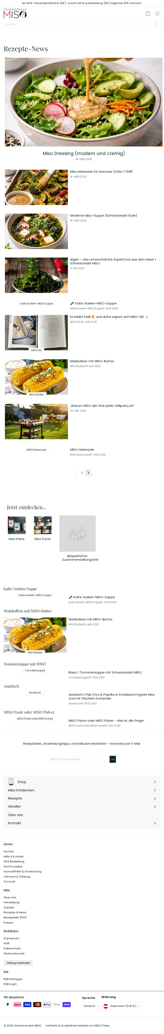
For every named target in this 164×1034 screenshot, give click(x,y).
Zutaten (9, 907)
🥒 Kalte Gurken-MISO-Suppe (93, 303)
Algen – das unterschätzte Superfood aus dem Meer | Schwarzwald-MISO (113, 261)
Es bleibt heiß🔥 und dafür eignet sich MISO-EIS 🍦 (109, 317)
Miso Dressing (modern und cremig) (84, 153)
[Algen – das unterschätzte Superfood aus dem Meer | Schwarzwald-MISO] (36, 275)
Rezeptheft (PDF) (15, 917)
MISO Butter (77, 366)
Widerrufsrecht (14, 953)
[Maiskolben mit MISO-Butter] (36, 377)
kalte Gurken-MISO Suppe (86, 308)
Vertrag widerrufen (18, 963)
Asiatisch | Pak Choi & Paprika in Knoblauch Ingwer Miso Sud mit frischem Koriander (112, 696)
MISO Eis (75, 321)
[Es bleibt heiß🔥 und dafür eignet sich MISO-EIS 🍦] (36, 332)
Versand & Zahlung (17, 877)
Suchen (9, 851)
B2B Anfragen (13, 979)
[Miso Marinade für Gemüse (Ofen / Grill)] (36, 187)
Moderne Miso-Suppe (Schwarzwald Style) (103, 215)
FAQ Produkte (13, 867)
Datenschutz (12, 948)
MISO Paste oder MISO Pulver (86, 725)
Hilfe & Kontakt (13, 856)
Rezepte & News (15, 912)
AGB (6, 943)
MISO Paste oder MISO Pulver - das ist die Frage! (106, 721)
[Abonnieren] (113, 759)
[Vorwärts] (88, 472)
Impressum (11, 938)
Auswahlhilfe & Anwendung (22, 871)
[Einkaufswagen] (148, 13)
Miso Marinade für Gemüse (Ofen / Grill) (101, 172)
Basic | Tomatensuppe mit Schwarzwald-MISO (105, 672)
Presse (8, 923)
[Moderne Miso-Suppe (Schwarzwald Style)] (36, 231)
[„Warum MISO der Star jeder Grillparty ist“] (36, 421)
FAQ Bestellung (14, 861)
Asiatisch (75, 703)
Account (9, 881)
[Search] (156, 24)
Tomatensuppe (79, 677)
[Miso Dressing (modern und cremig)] (84, 102)
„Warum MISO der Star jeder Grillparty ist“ (102, 406)
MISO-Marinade (82, 450)
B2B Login (10, 984)
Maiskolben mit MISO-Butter (92, 361)
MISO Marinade (80, 454)
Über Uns (10, 897)
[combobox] (82, 24)
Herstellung (11, 902)
